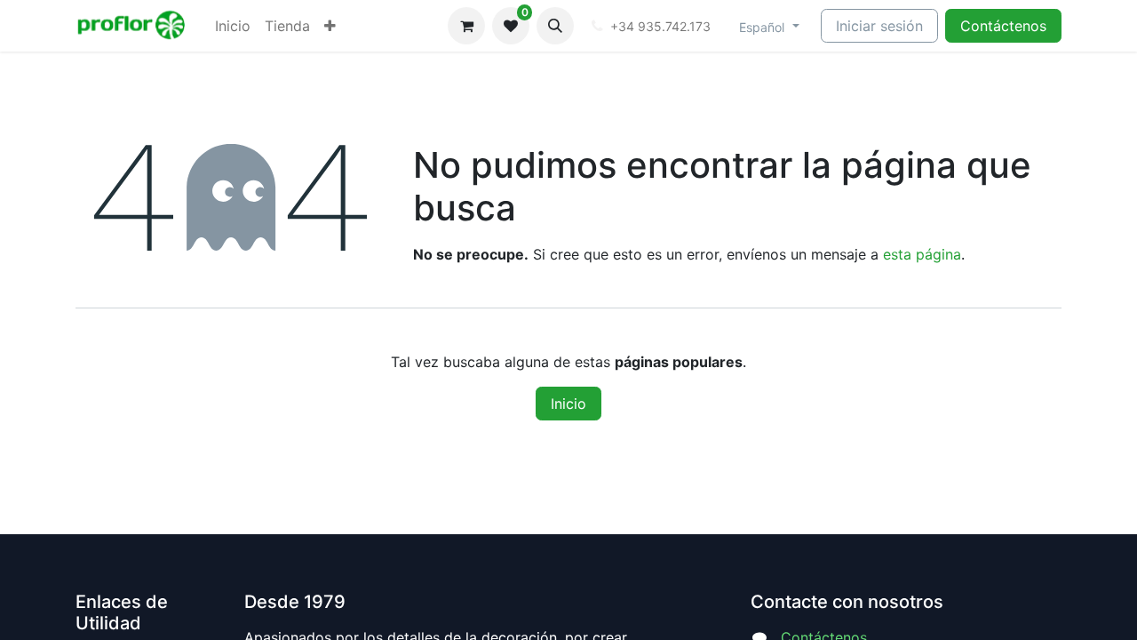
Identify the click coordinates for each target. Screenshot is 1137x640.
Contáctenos (1003, 26)
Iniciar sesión (879, 26)
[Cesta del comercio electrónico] (466, 25)
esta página (922, 254)
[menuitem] (233, 26)
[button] (555, 25)
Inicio (568, 403)
